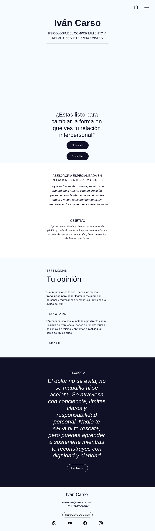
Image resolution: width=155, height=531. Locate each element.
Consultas (78, 156)
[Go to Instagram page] (101, 523)
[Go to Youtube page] (70, 523)
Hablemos (77, 468)
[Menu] (146, 7)
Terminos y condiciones (77, 514)
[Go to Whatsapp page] (54, 523)
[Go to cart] (135, 7)
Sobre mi (77, 145)
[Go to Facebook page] (85, 523)
